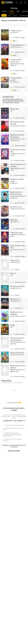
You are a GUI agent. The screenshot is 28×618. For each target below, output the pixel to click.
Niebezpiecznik (15, 299)
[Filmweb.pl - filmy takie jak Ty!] (7, 2)
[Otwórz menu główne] (25, 2)
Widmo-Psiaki (14, 260)
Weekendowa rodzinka (17, 286)
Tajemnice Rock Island (17, 353)
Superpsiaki (13, 220)
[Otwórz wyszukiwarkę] (16, 2)
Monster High (14, 109)
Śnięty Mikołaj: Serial (18, 45)
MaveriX (13, 273)
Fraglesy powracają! (16, 232)
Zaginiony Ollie (16, 30)
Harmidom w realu (16, 207)
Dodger (12, 325)
